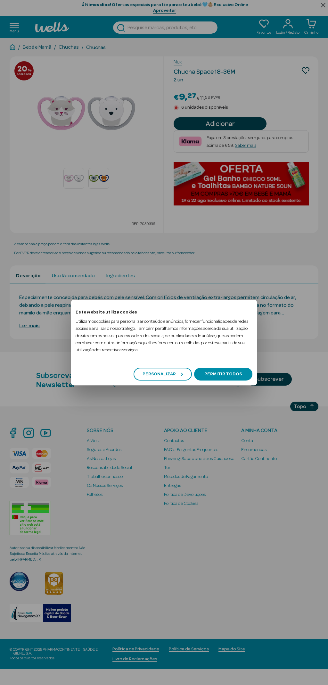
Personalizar (159, 374)
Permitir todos (223, 374)
